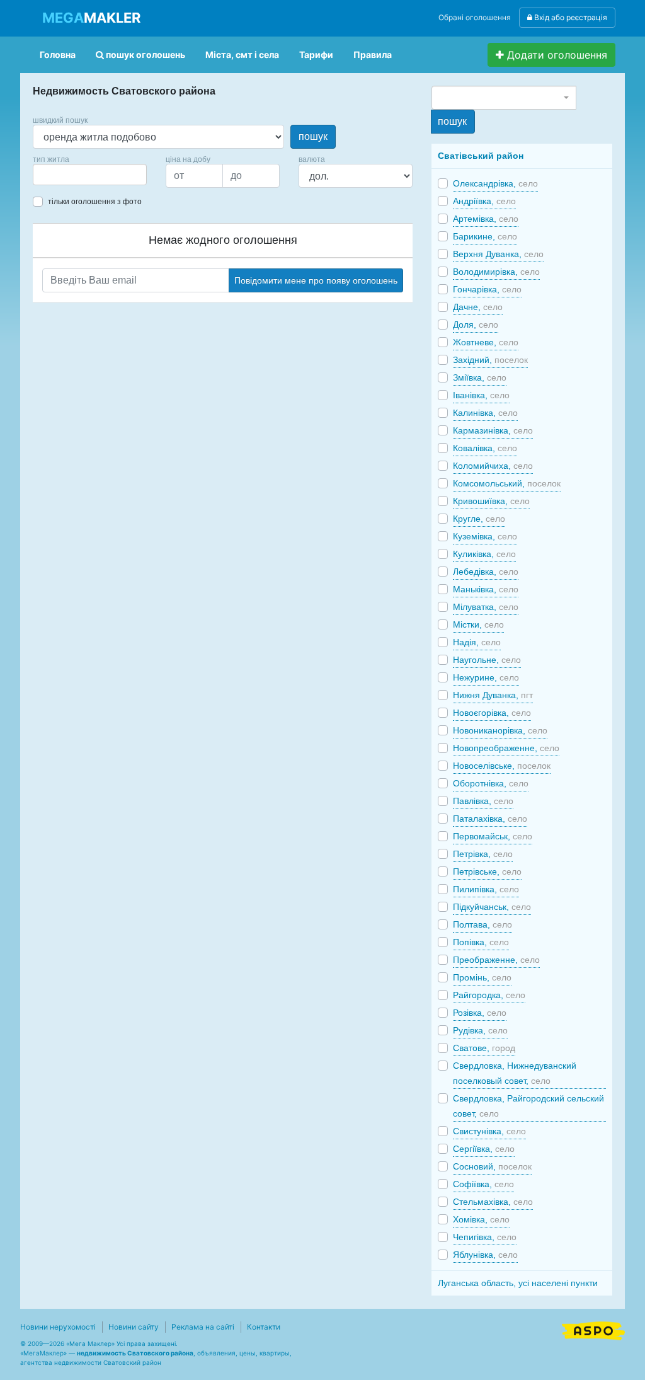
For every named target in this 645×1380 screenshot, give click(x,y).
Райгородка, (489, 995)
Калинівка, (485, 413)
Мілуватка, (485, 607)
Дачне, (478, 307)
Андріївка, (484, 201)
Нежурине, (486, 677)
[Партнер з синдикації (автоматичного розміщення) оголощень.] (593, 1329)
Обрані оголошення (474, 17)
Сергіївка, (484, 1149)
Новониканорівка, (500, 730)
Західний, (490, 360)
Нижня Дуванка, (493, 695)
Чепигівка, (485, 1237)
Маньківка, (485, 589)
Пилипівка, (486, 889)
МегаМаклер (43, 1353)
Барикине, (485, 236)
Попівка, (481, 942)
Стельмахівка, (493, 1202)
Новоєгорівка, (492, 713)
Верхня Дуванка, (498, 254)
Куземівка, (485, 536)
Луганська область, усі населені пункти (518, 1283)
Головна (58, 54)
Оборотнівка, (490, 783)
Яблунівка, (485, 1255)
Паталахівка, (490, 819)
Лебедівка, (485, 571)
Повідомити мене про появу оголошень (315, 280)
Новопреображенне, (506, 748)
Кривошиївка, (491, 501)
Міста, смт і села (242, 54)
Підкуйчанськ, (492, 907)
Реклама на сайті (202, 1326)
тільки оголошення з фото (95, 201)
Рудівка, (480, 1030)
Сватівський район (480, 156)
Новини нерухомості (58, 1326)
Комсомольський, (507, 483)
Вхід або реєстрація (569, 17)
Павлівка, (483, 801)
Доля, (475, 324)
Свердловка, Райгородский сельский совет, (528, 1105)
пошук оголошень (144, 54)
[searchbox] (55, 174)
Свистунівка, (489, 1131)
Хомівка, (481, 1219)
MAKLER (91, 17)
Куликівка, (484, 554)
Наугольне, (487, 660)
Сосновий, (492, 1166)
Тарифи (316, 54)
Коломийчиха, (493, 466)
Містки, (478, 624)
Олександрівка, (495, 183)
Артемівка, (485, 219)
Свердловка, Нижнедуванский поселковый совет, (514, 1073)
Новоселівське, (502, 766)
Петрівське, (487, 871)
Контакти (263, 1326)
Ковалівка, (485, 448)
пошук (313, 136)
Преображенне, (496, 960)
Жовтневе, (485, 342)
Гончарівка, (487, 289)
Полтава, (482, 924)
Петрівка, (483, 854)
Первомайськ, (492, 836)
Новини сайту (133, 1326)
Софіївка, (483, 1184)
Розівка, (479, 1013)
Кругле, (479, 519)
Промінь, (482, 977)
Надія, (477, 642)
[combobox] (90, 174)
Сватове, (484, 1048)
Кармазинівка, (493, 430)
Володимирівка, (496, 272)
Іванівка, (481, 395)
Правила (372, 54)
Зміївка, (479, 377)
